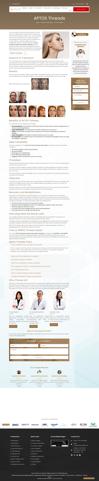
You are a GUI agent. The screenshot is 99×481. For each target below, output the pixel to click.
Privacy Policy (70, 475)
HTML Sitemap (62, 473)
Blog (48, 473)
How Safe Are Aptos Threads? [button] (21, 260)
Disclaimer (79, 475)
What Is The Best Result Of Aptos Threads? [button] (26, 273)
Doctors (44, 473)
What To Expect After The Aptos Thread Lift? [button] (26, 245)
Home (37, 22)
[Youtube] (79, 455)
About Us (38, 473)
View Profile (17, 326)
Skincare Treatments (47, 22)
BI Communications (57, 478)
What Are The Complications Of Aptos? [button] (25, 256)
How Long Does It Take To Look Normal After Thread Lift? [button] (31, 266)
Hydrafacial (46, 187)
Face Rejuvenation (33, 285)
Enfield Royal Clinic (23, 288)
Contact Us (54, 473)
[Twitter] (77, 455)
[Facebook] (71, 455)
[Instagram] (74, 455)
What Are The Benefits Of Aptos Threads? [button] (25, 263)
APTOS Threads (59, 22)
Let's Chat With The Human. (89, 478)
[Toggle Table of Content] (24, 53)
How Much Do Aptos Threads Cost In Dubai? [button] (26, 276)
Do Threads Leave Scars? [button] (20, 270)
